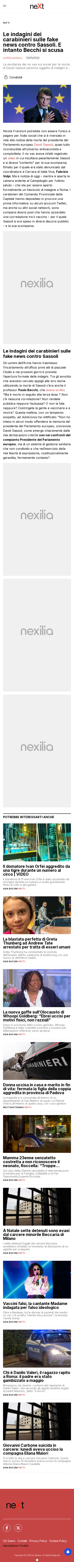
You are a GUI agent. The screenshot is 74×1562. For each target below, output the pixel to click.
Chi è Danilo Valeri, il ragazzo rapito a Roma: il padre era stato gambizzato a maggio (36, 1376)
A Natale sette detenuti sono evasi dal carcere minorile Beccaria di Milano (36, 1234)
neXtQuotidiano (12, 57)
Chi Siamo (9, 1540)
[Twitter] (15, 1525)
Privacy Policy (38, 1540)
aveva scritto (55, 390)
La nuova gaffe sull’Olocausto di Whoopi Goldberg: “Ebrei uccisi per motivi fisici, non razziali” (37, 1016)
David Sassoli (43, 144)
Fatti (6, 22)
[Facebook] (4, 1525)
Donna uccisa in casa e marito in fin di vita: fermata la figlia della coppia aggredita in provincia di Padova (37, 1089)
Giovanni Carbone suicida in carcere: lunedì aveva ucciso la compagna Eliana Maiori (33, 1449)
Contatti (22, 1540)
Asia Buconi (10, 888)
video (11, 158)
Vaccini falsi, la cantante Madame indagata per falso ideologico (35, 1305)
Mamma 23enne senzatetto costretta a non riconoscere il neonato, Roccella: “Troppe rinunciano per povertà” (31, 1162)
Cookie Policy (58, 1540)
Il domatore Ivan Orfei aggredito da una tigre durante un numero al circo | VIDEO (36, 870)
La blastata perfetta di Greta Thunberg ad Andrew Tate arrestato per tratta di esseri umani (36, 943)
